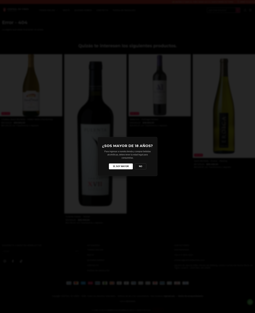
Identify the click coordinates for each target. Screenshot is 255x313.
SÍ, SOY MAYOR (121, 166)
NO (140, 166)
